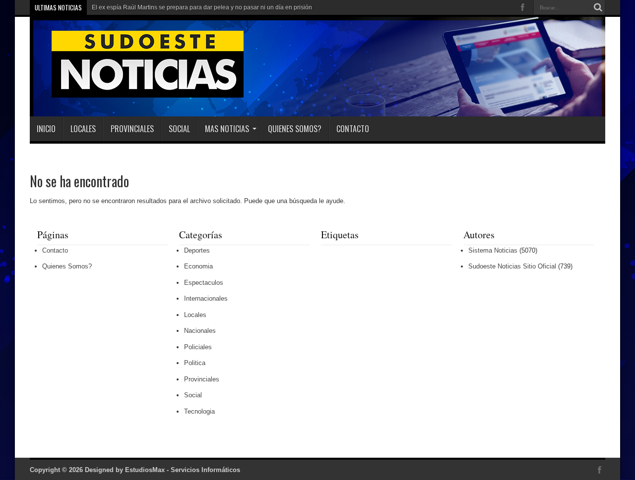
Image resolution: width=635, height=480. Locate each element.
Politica (194, 363)
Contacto (352, 129)
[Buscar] (597, 7)
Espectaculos (203, 282)
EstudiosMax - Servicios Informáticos (182, 470)
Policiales (198, 347)
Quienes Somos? (294, 129)
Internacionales (206, 298)
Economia (198, 266)
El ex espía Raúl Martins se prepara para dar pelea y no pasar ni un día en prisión (202, 7)
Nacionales (200, 330)
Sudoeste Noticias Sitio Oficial (512, 266)
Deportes (197, 250)
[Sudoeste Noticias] (137, 92)
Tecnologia (199, 411)
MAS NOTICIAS (227, 129)
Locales (83, 129)
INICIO (46, 129)
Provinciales (132, 129)
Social (179, 129)
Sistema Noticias (492, 250)
